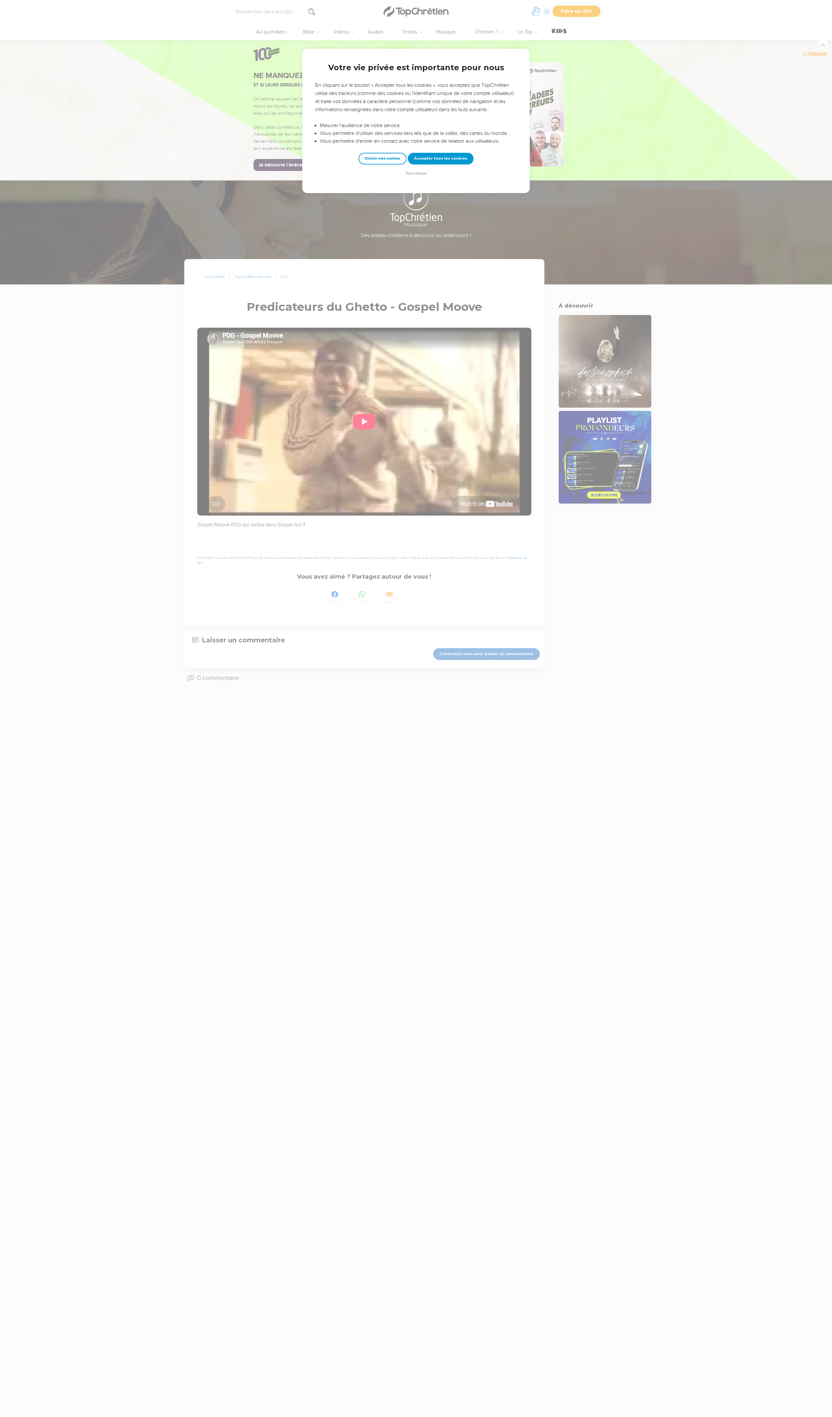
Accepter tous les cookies (440, 158)
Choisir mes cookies (382, 158)
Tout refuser (416, 173)
